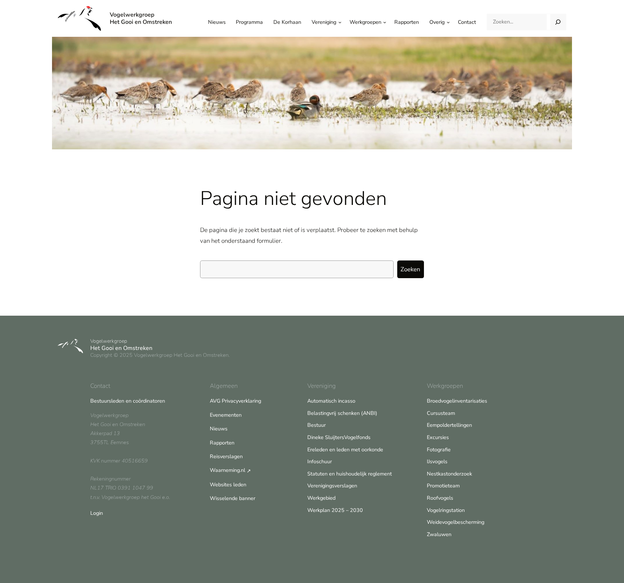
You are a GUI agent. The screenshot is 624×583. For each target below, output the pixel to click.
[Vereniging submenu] (340, 22)
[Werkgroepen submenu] (384, 22)
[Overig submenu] (448, 22)
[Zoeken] (558, 22)
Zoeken (410, 269)
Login (96, 513)
